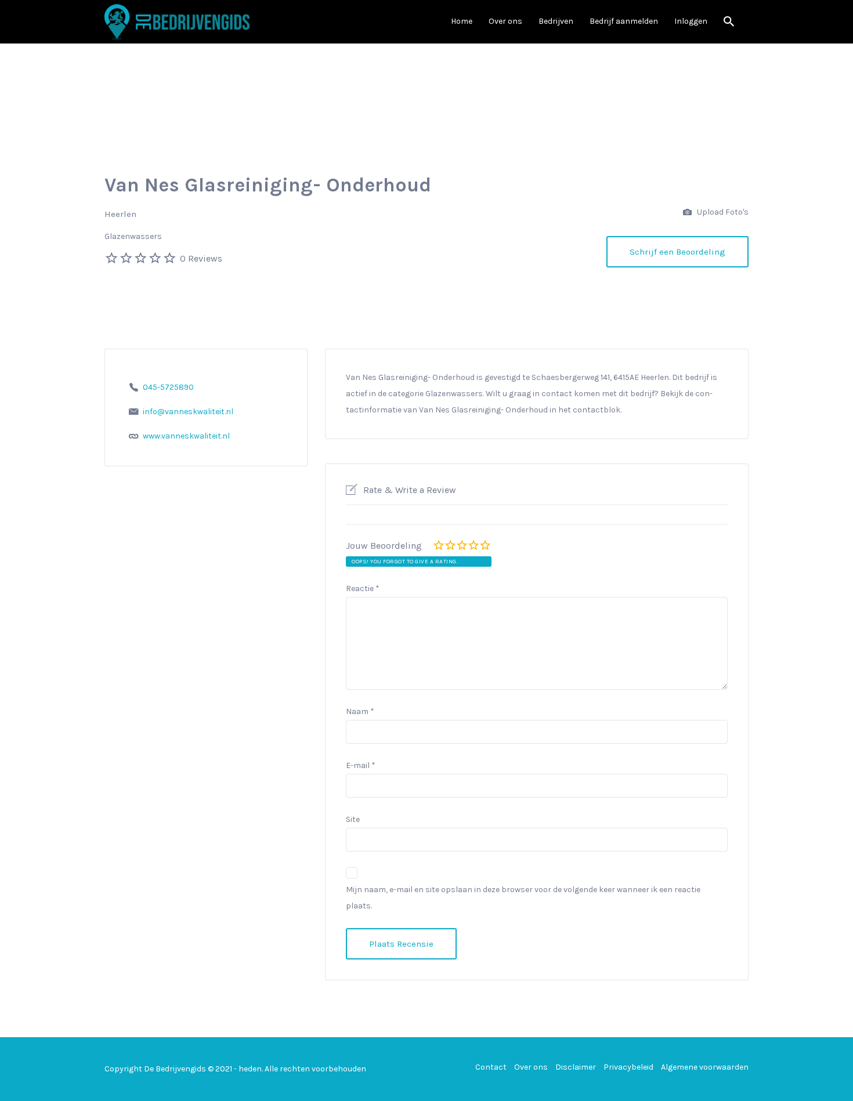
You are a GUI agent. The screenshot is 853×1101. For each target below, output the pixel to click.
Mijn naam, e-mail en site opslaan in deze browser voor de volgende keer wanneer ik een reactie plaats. (523, 898)
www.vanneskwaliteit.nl (186, 436)
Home (461, 21)
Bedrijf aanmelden (624, 21)
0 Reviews (201, 258)
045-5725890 (168, 387)
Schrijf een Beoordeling (677, 252)
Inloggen (690, 21)
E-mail (360, 765)
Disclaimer (575, 1067)
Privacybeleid (628, 1067)
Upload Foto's (722, 212)
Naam (360, 711)
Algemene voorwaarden (705, 1067)
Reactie (362, 588)
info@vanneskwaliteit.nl (188, 412)
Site (353, 819)
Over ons (505, 21)
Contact (491, 1067)
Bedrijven (555, 21)
